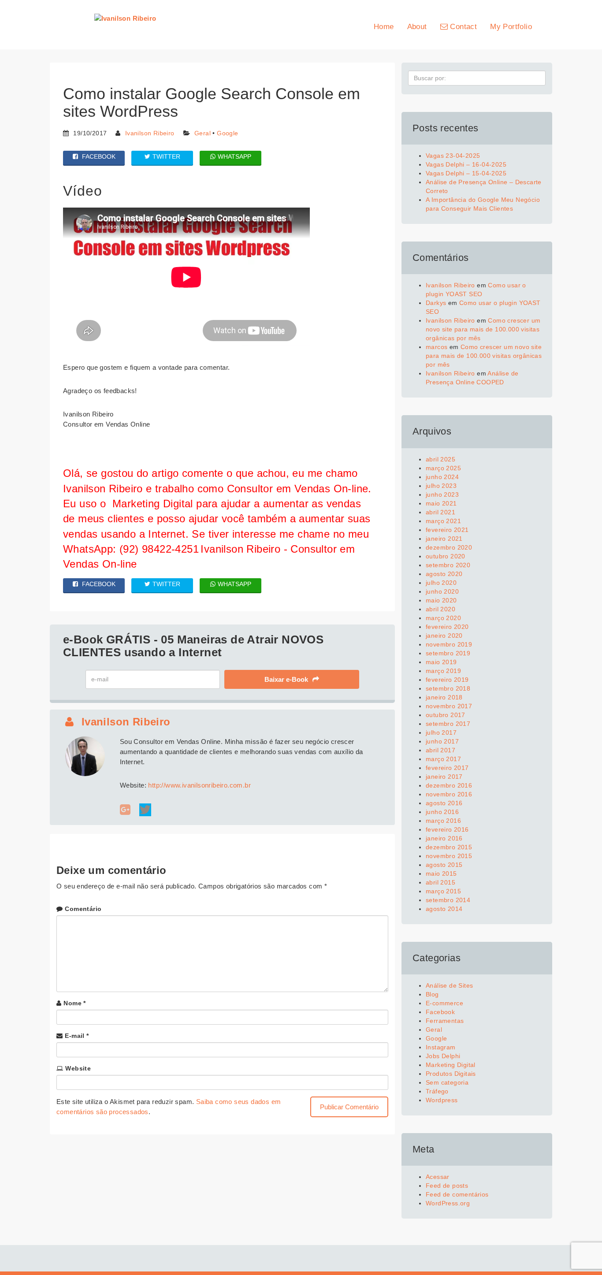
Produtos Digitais (451, 1073)
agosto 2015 (444, 864)
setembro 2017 (448, 723)
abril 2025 (440, 459)
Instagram (441, 1047)
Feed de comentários (457, 1194)
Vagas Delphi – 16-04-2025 (466, 164)
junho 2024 (442, 476)
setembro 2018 (448, 688)
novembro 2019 (449, 644)
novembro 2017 (449, 706)
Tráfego (437, 1091)
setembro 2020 (448, 565)
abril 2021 (440, 512)
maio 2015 (441, 873)
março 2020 (443, 617)
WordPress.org (448, 1203)
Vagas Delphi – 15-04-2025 (466, 173)
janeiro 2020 (444, 635)
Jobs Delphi (443, 1055)
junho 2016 (442, 811)
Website (78, 1068)
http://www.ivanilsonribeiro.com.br (199, 785)
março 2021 (443, 520)
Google (227, 133)
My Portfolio (511, 26)
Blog (432, 994)
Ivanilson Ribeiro (150, 133)
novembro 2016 (449, 794)
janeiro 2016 (444, 838)
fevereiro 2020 (447, 626)
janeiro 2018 (444, 697)
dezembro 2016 (449, 785)
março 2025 (443, 468)
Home (384, 26)
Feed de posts (447, 1185)
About (417, 26)
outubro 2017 (445, 714)
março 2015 (443, 891)
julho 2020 (441, 582)
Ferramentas (445, 1020)
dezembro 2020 (449, 547)
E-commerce (444, 1003)
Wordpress (442, 1100)
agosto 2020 (444, 573)
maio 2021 (441, 503)
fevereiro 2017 (447, 767)
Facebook (440, 1011)
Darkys (436, 302)
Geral (202, 133)
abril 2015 (440, 882)
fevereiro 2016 (447, 829)
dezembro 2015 (449, 847)
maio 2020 (441, 600)
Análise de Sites (449, 985)
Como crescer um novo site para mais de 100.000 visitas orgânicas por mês (483, 329)
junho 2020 (442, 591)
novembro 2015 (449, 855)
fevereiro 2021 (447, 529)
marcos (436, 346)
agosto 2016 (444, 803)
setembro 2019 (448, 653)
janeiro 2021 (444, 538)
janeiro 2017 (444, 776)
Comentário (83, 908)
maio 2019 (441, 661)
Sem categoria (447, 1082)
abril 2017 (440, 750)
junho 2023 (442, 494)
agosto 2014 (444, 908)
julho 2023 (441, 485)
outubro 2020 (445, 556)
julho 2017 (441, 732)
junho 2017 (442, 741)
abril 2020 (440, 609)
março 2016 (443, 820)
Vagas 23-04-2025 (453, 155)
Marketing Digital (451, 1064)
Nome (74, 1003)
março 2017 (443, 758)
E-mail (77, 1035)
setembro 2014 (448, 899)
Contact (462, 26)
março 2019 (443, 670)
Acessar (438, 1176)
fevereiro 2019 (447, 679)
